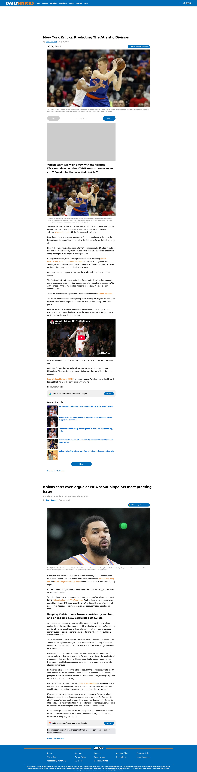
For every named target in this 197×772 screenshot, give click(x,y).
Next (109, 118)
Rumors (45, 3)
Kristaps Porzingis (62, 232)
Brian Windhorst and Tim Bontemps (68, 600)
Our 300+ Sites (122, 753)
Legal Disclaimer (143, 757)
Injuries (79, 3)
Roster (71, 3)
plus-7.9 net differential (87, 683)
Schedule (53, 3)
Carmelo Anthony (104, 294)
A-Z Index (78, 761)
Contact (97, 753)
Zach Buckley (51, 500)
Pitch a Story (52, 757)
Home (49, 471)
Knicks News (58, 471)
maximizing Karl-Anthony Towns (67, 581)
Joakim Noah (57, 261)
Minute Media (36, 766)
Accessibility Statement (56, 761)
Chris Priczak (51, 42)
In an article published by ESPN (60, 379)
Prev (53, 118)
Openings (78, 753)
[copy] (59, 46)
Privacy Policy (80, 757)
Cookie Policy (121, 757)
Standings (63, 3)
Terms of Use (99, 757)
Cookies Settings (101, 761)
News (38, 3)
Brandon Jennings (75, 261)
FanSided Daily (143, 753)
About (49, 753)
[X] (184, 3)
